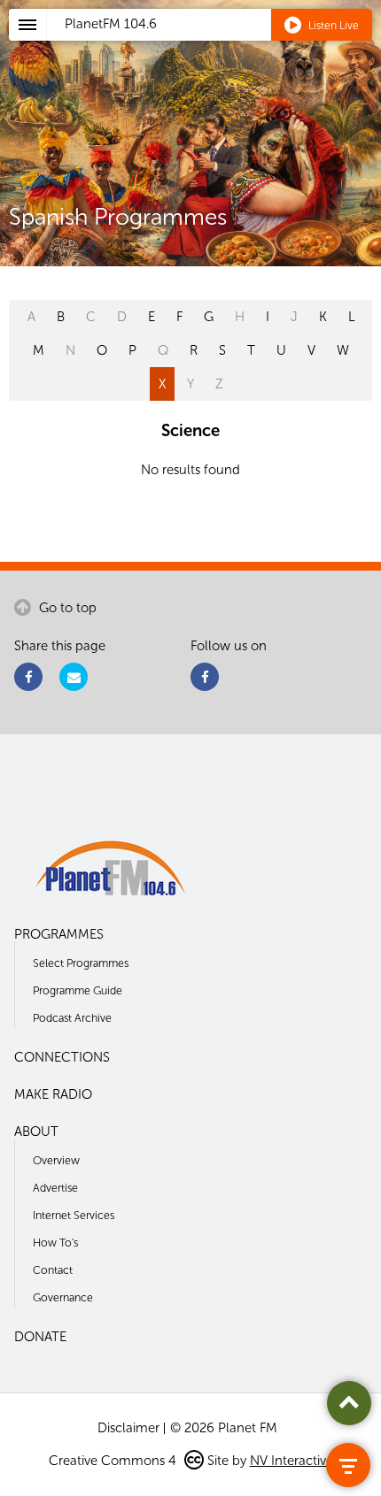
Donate (40, 1337)
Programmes (59, 934)
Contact (53, 1270)
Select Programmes (80, 963)
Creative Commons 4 (114, 1461)
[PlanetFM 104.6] (214, 45)
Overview (56, 1160)
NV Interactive (291, 1461)
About (36, 1131)
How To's (55, 1242)
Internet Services (73, 1215)
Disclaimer (128, 1428)
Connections (62, 1057)
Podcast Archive (72, 1017)
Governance (63, 1297)
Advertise (55, 1187)
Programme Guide (77, 990)
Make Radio (53, 1094)
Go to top (66, 608)
